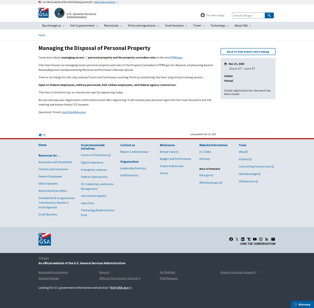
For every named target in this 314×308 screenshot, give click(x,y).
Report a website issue (134, 151)
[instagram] (261, 239)
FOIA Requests (169, 278)
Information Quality (93, 196)
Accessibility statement (53, 272)
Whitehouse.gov (209, 182)
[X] (237, 239)
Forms (164, 173)
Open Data (87, 203)
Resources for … (50, 155)
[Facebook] (231, 239)
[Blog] (267, 239)
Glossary (304, 304)
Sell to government (85, 26)
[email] (273, 239)
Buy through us (54, 26)
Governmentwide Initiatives (92, 147)
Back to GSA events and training (248, 51)
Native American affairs (53, 190)
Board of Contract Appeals (237, 272)
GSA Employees (48, 183)
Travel (200, 26)
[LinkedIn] (243, 239)
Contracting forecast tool (255, 166)
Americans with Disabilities (55, 162)
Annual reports (169, 151)
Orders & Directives (172, 166)
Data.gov (204, 175)
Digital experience (92, 162)
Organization (129, 162)
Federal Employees (50, 176)
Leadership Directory (133, 168)
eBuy (242, 151)
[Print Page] (40, 135)
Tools (242, 145)
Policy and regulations (145, 26)
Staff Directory (129, 175)
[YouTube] (255, 239)
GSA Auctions (247, 181)
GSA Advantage (248, 174)
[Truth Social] (249, 239)
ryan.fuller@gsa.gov (73, 112)
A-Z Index (205, 151)
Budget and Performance (175, 159)
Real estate (114, 26)
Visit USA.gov (119, 288)
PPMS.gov (176, 57)
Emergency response (94, 169)
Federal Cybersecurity (94, 177)
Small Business (48, 214)
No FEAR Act (167, 272)
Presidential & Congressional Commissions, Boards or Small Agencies (57, 202)
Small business (177, 26)
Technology (220, 26)
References (167, 145)
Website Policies (49, 278)
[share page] (44, 135)
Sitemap (204, 159)
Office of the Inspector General (118, 278)
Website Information (213, 145)
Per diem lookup (215, 15)
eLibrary (244, 159)
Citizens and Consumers (53, 169)
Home (42, 35)
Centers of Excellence (94, 155)
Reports (104, 272)
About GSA (244, 26)
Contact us (127, 145)
